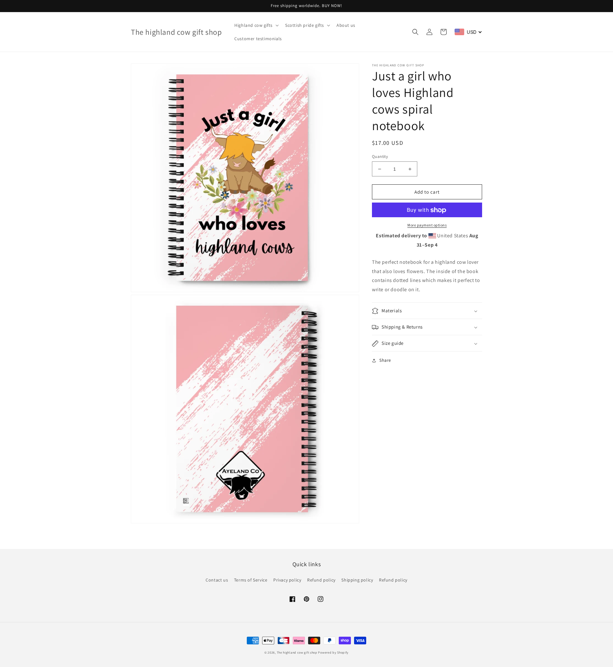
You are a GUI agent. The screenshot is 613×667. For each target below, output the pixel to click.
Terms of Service (251, 580)
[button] (256, 25)
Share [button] (385, 360)
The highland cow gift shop (297, 652)
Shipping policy (357, 580)
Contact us (217, 580)
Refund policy (321, 580)
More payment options (427, 225)
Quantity (380, 156)
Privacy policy (287, 580)
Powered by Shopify (333, 652)
